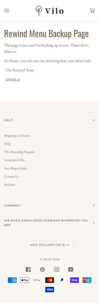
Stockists (9, 184)
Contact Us (11, 176)
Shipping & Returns (17, 135)
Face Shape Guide (15, 168)
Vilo (47, 259)
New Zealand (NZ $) (48, 245)
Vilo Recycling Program (19, 152)
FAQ (7, 143)
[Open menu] (11, 11)
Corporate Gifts (14, 160)
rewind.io (13, 79)
